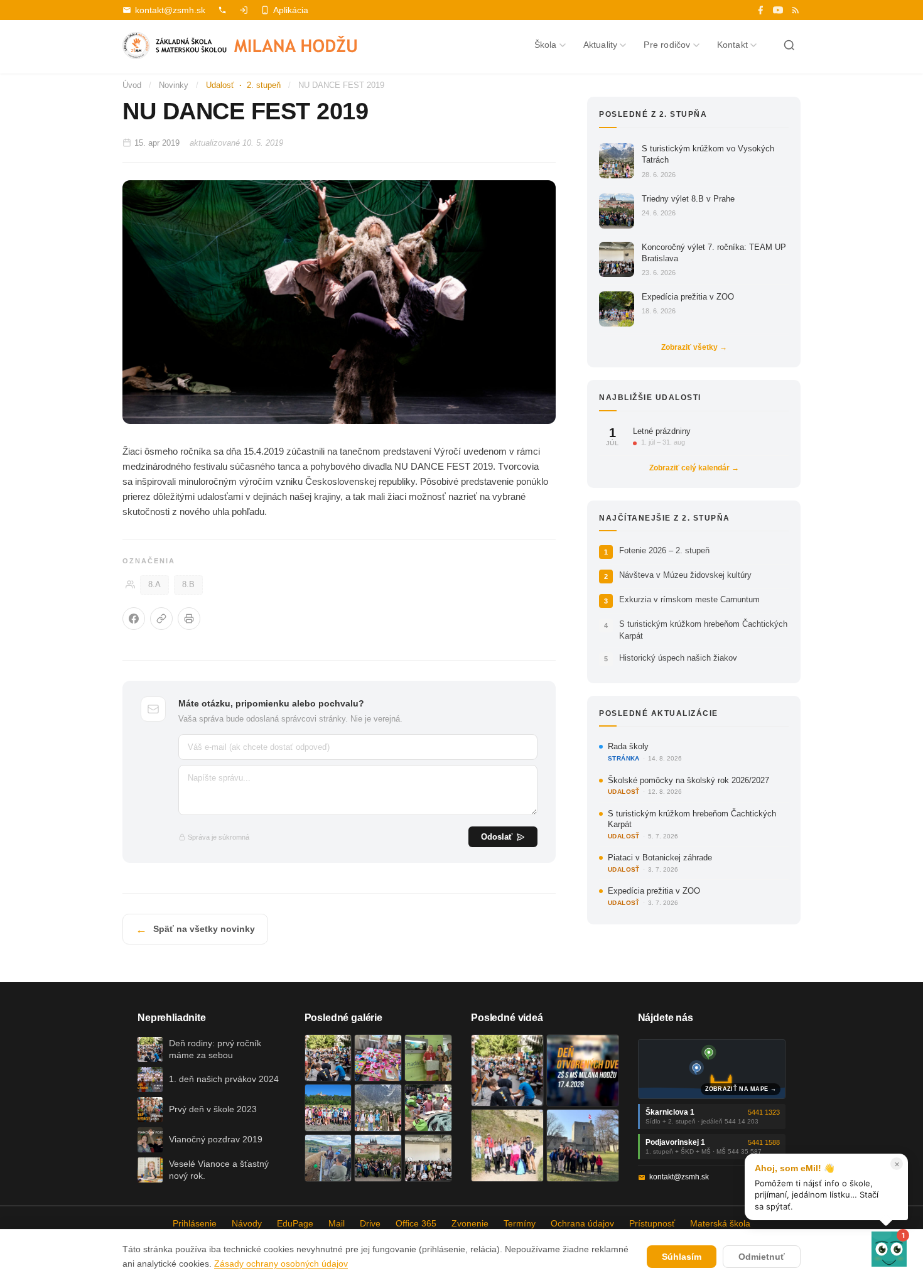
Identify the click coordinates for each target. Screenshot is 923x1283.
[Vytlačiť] (189, 618)
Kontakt (732, 45)
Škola (545, 45)
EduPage (295, 1223)
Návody (247, 1223)
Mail (336, 1223)
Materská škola (720, 1223)
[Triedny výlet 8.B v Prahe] (378, 1158)
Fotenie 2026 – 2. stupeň (664, 550)
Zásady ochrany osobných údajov (281, 1264)
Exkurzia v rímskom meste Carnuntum (689, 599)
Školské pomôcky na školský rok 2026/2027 (688, 780)
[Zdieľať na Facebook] (133, 618)
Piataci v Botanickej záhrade (660, 857)
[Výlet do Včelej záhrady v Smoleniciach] (328, 1108)
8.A (154, 584)
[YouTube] (778, 10)
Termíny (520, 1223)
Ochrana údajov (582, 1223)
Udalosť (220, 85)
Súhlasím (681, 1257)
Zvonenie (469, 1223)
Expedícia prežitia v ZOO (688, 296)
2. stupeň (264, 85)
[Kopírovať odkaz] (161, 618)
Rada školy (628, 746)
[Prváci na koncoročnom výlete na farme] (328, 1158)
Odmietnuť (761, 1257)
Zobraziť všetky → (694, 347)
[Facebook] (760, 10)
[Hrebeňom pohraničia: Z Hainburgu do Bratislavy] (582, 1145)
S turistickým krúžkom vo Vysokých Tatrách (708, 154)
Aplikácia (290, 10)
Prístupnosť (652, 1223)
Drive (370, 1223)
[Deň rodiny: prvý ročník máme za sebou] (328, 1058)
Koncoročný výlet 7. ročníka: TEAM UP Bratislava (714, 252)
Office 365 (416, 1223)
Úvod (131, 85)
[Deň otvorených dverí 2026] (582, 1070)
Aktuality (600, 45)
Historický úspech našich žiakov (678, 658)
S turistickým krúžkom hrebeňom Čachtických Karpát (703, 629)
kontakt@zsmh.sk (170, 10)
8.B (188, 584)
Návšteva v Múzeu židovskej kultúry (685, 575)
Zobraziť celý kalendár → (694, 467)
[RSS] (796, 10)
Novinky (173, 85)
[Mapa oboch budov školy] (712, 1069)
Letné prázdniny (662, 431)
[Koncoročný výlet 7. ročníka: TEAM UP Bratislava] (428, 1158)
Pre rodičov (667, 45)
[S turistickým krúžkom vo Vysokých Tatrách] (378, 1108)
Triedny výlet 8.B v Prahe (688, 198)
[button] (889, 1249)
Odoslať (496, 837)
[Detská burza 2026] (378, 1058)
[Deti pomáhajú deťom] (428, 1058)
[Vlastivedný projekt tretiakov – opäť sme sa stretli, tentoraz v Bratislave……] (428, 1108)
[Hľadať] (789, 45)
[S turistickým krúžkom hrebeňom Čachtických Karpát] (507, 1145)
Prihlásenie (195, 1223)
